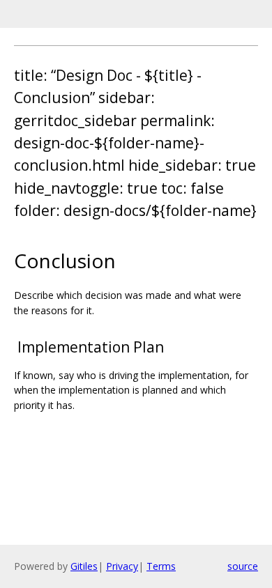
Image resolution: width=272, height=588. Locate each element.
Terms (161, 566)
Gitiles (84, 566)
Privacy (122, 566)
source (242, 566)
